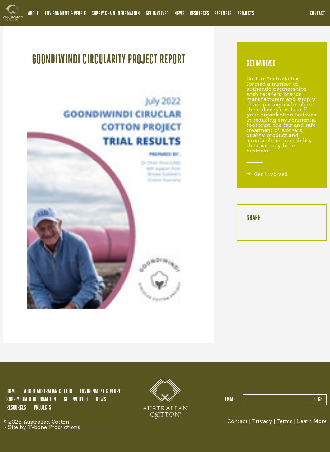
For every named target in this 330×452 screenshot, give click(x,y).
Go (320, 400)
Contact (317, 14)
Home (11, 392)
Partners (222, 14)
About (33, 14)
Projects (245, 14)
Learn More (312, 421)
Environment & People (65, 14)
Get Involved (157, 14)
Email (230, 400)
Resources (199, 14)
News (179, 14)
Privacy (262, 421)
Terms (285, 421)
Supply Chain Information (116, 14)
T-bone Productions (54, 427)
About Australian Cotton (48, 392)
